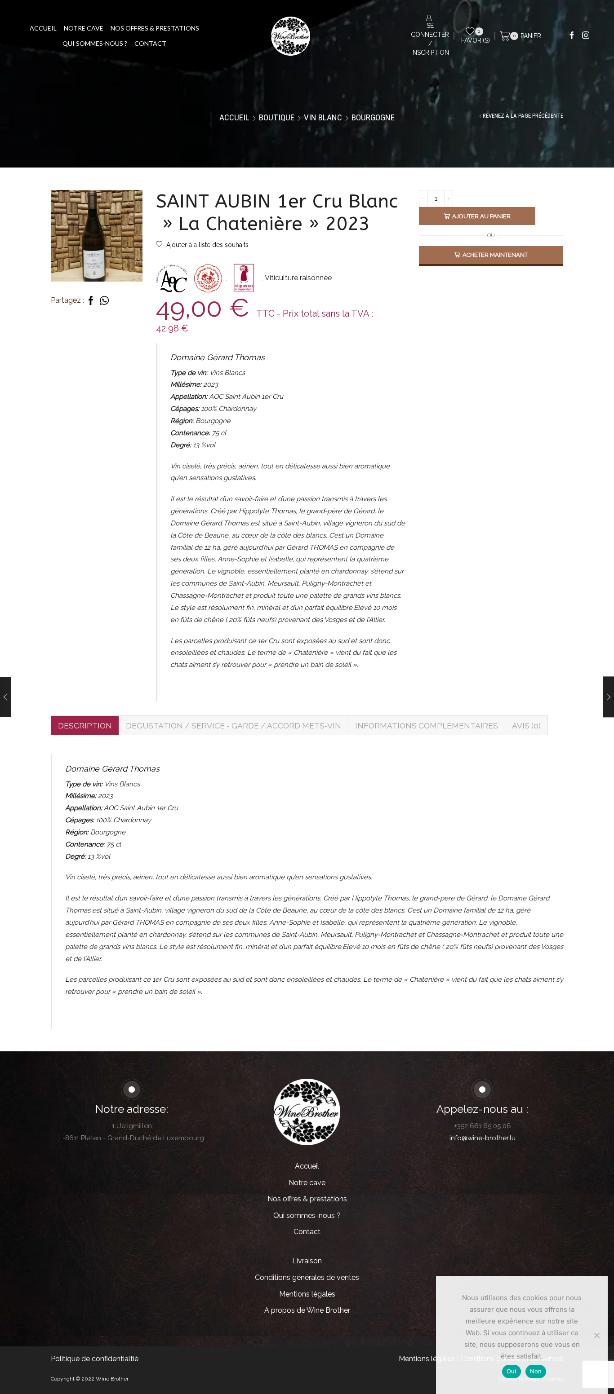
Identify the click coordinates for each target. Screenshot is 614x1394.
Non (536, 1371)
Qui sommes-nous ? (94, 43)
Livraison (307, 1261)
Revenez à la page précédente (523, 115)
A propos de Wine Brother (307, 1310)
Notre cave (83, 28)
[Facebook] (572, 35)
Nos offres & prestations (155, 28)
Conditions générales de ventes (307, 1277)
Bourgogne (373, 117)
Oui (511, 1371)
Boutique (276, 117)
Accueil (43, 28)
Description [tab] (85, 725)
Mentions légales (307, 1294)
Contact (150, 43)
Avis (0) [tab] (526, 725)
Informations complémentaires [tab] (426, 725)
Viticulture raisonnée (298, 278)
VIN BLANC (323, 117)
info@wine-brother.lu (482, 1138)
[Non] (596, 1335)
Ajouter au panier (481, 216)
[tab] (85, 725)
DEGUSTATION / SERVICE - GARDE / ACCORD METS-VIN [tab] (233, 725)
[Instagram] (586, 35)
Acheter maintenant (495, 254)
